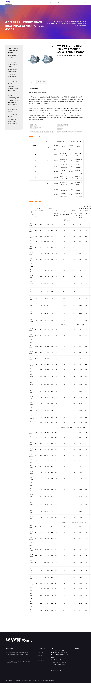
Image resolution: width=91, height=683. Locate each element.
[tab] (31, 82)
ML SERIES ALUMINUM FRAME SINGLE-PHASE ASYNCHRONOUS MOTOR (13, 62)
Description (31, 82)
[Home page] (54, 21)
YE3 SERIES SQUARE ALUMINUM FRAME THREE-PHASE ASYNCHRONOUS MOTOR (13, 102)
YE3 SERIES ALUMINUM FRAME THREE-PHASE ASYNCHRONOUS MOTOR (13, 90)
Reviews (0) (41, 82)
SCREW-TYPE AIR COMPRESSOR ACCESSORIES (12, 72)
